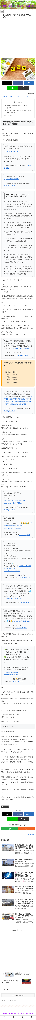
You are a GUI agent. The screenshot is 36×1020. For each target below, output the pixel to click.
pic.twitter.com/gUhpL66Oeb (12, 598)
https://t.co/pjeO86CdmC (11, 151)
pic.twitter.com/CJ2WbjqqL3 (21, 621)
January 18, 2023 (9, 411)
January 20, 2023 (25, 602)
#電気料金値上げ (13, 525)
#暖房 (20, 401)
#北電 (15, 399)
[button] (23, 88)
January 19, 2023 (9, 185)
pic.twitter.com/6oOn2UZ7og (13, 503)
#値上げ (11, 399)
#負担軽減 (25, 401)
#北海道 (28, 399)
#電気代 (16, 500)
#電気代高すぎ (8, 500)
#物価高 (21, 525)
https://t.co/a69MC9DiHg (11, 179)
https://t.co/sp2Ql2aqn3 (11, 672)
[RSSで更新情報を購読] (26, 828)
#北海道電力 (22, 399)
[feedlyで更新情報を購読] (9, 828)
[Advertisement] (18, 38)
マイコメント (8, 115)
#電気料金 (22, 500)
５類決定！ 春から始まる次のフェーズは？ (15, 96)
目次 (15, 102)
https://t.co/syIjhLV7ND (19, 404)
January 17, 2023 (22, 355)
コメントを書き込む (18, 995)
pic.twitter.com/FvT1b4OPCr (12, 674)
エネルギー (6, 806)
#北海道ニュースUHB (11, 401)
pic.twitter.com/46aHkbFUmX (22, 348)
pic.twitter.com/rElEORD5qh (12, 571)
